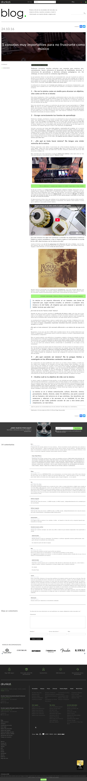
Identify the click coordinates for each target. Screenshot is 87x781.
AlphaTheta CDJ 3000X (73, 718)
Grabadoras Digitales (77, 692)
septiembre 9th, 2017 (36, 483)
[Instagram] (42, 727)
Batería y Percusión (63, 697)
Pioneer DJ (3, 743)
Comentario (33, 614)
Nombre (32, 631)
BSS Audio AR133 (54, 722)
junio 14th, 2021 (35, 577)
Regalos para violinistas (38, 713)
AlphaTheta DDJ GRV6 (55, 713)
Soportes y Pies (75, 697)
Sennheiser (3, 753)
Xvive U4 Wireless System (56, 706)
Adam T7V (69, 710)
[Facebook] (33, 727)
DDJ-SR (75, 193)
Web (69, 631)
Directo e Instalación (63, 699)
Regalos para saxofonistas (38, 715)
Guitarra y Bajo (36, 696)
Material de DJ (35, 694)
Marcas (2, 741)
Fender (2, 751)
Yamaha (3, 746)
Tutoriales (4, 64)
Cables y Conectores (77, 696)
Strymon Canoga (71, 720)
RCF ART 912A (53, 710)
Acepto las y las (69, 432)
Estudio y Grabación (50, 692)
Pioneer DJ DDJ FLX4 (55, 708)
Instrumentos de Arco (63, 692)
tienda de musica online (37, 527)
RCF (2, 748)
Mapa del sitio (4, 758)
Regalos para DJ (36, 706)
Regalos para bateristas (38, 711)
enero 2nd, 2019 (35, 500)
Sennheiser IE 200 (71, 711)
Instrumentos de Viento (51, 699)
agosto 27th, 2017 (35, 445)
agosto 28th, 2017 (35, 472)
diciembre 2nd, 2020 (37, 457)
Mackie (2, 755)
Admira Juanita (71, 713)
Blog (2, 720)
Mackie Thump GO (71, 706)
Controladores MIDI (63, 696)
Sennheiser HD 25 (54, 715)
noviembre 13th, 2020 (37, 561)
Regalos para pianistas (37, 710)
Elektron (3, 756)
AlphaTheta (4, 744)
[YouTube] (39, 727)
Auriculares (48, 701)
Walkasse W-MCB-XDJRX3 (73, 715)
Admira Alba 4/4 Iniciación (56, 718)
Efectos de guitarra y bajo (51, 694)
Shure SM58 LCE (54, 720)
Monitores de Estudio (37, 697)
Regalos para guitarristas (38, 708)
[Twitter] (36, 728)
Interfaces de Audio (37, 699)
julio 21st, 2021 (35, 599)
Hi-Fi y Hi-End (75, 694)
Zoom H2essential (54, 711)
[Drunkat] (5, 2)
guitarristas (53, 244)
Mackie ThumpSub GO (72, 708)
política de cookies (54, 777)
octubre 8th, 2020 (35, 528)
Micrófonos (61, 694)
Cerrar (43, 779)
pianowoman (34, 517)
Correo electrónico (54, 631)
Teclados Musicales (37, 692)
